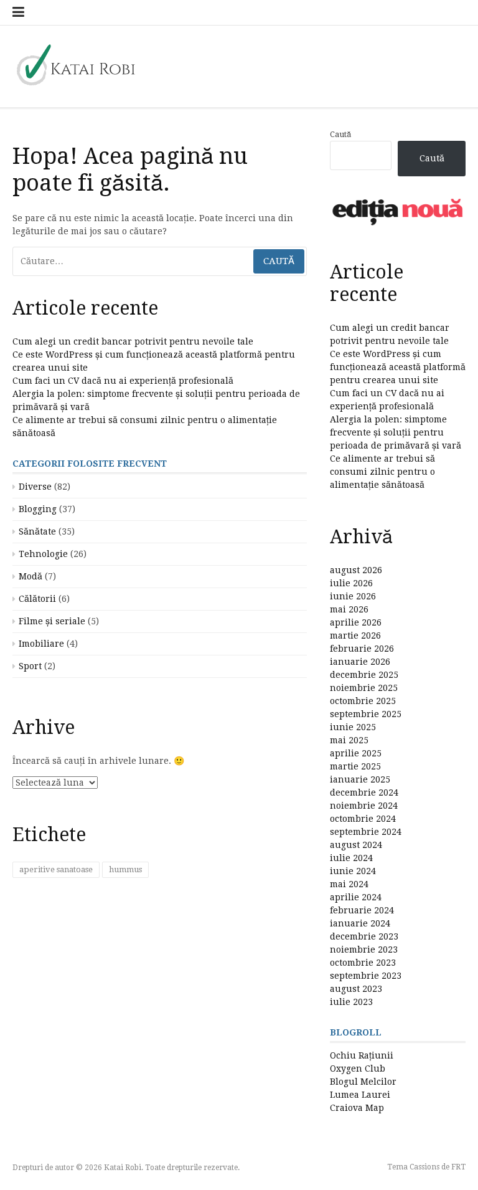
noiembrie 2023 (364, 949)
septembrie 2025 (365, 714)
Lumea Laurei (360, 1095)
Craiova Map (357, 1108)
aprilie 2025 (356, 753)
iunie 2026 (353, 596)
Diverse (35, 487)
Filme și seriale (52, 621)
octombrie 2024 (363, 819)
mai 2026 (349, 609)
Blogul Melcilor (363, 1082)
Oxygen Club (357, 1068)
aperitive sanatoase (56, 869)
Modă (30, 576)
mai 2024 (349, 884)
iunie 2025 (353, 727)
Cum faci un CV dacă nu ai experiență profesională (122, 381)
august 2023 (356, 989)
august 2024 (356, 845)
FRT (458, 1167)
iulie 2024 (351, 858)
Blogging (38, 509)
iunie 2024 (353, 871)
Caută (340, 134)
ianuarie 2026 (360, 662)
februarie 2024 (362, 910)
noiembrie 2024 (364, 806)
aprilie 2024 (356, 897)
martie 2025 (355, 766)
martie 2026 (355, 635)
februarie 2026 (362, 649)
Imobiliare (41, 644)
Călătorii (37, 599)
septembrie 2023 (365, 976)
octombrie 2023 (363, 963)
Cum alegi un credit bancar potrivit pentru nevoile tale (132, 341)
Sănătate (37, 531)
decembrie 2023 (364, 936)
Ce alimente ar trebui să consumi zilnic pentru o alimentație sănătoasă (382, 472)
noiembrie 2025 (364, 688)
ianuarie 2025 (360, 779)
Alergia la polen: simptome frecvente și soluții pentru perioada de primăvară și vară (395, 432)
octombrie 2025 (363, 701)
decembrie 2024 (364, 792)
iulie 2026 (351, 583)
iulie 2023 (351, 1002)
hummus (125, 869)
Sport (30, 666)
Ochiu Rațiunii (361, 1055)
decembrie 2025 (364, 675)
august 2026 (356, 570)
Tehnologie (43, 554)
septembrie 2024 (365, 832)
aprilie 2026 (356, 622)
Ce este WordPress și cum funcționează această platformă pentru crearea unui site (398, 367)
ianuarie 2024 (360, 923)
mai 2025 (349, 740)
